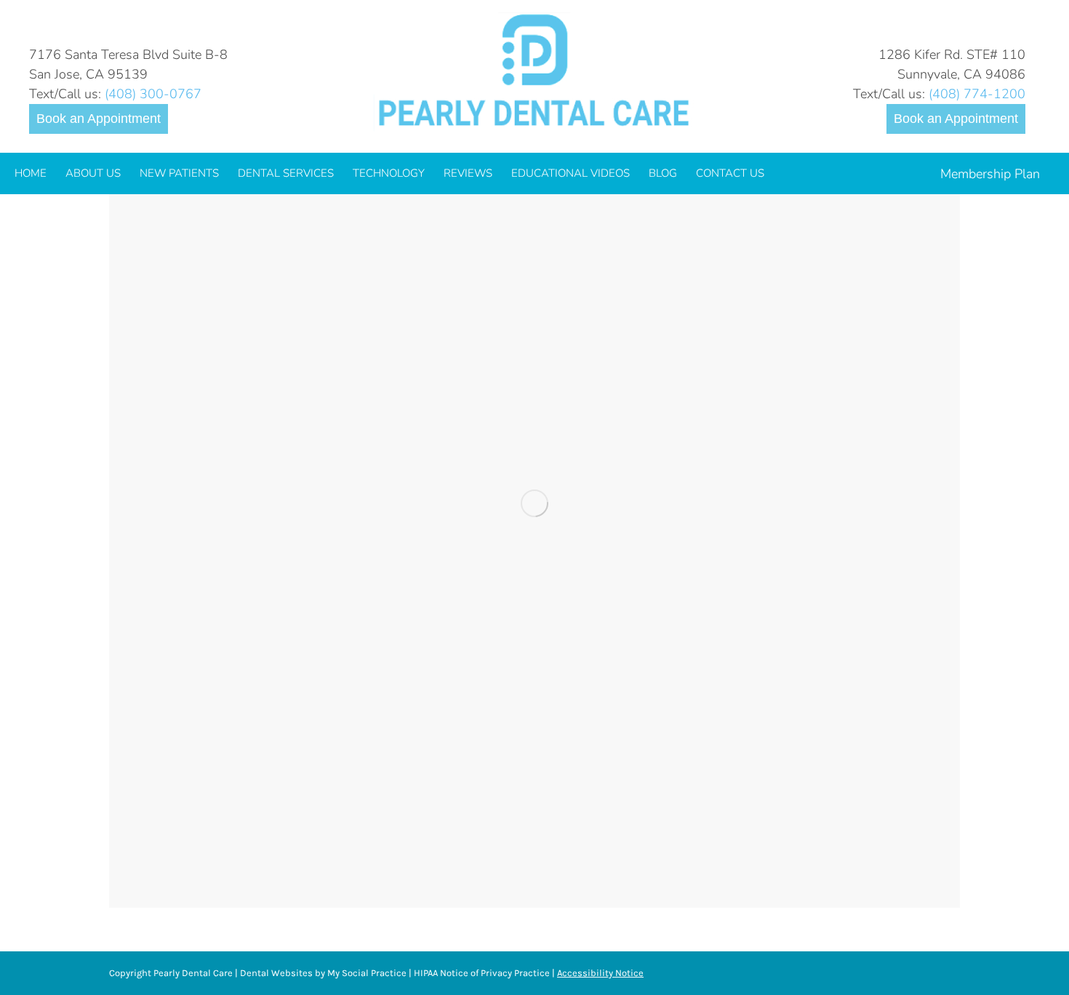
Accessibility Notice (600, 972)
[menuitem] (31, 173)
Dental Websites (276, 972)
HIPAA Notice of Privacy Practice (482, 972)
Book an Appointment (98, 118)
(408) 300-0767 (153, 94)
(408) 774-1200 (977, 94)
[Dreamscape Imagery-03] (534, 503)
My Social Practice (366, 972)
